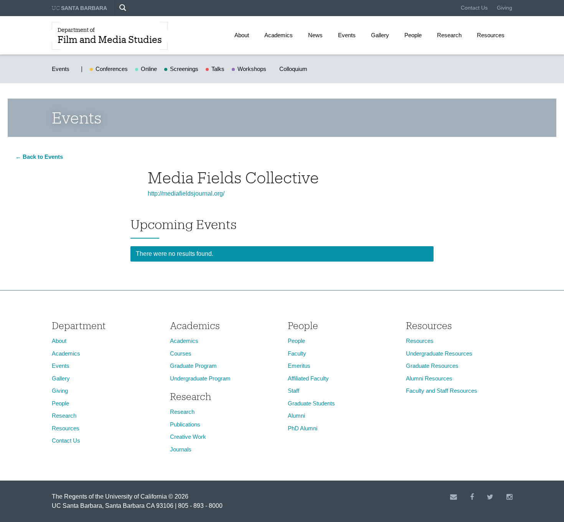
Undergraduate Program (200, 378)
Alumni (296, 415)
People (413, 35)
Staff (293, 390)
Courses (180, 353)
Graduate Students (311, 403)
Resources (491, 35)
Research (449, 35)
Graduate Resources (432, 365)
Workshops (251, 69)
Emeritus (299, 365)
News (315, 35)
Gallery (380, 35)
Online (149, 69)
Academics (278, 35)
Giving (504, 8)
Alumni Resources (429, 378)
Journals (180, 449)
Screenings (184, 69)
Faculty (297, 353)
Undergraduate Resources (439, 353)
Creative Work (188, 436)
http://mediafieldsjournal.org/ (186, 193)
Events (347, 35)
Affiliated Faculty (308, 378)
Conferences (112, 69)
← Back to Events (39, 156)
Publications (185, 424)
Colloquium (293, 69)
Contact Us (474, 8)
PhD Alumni (302, 428)
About (241, 35)
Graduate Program (193, 365)
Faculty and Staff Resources (441, 390)
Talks (217, 69)
